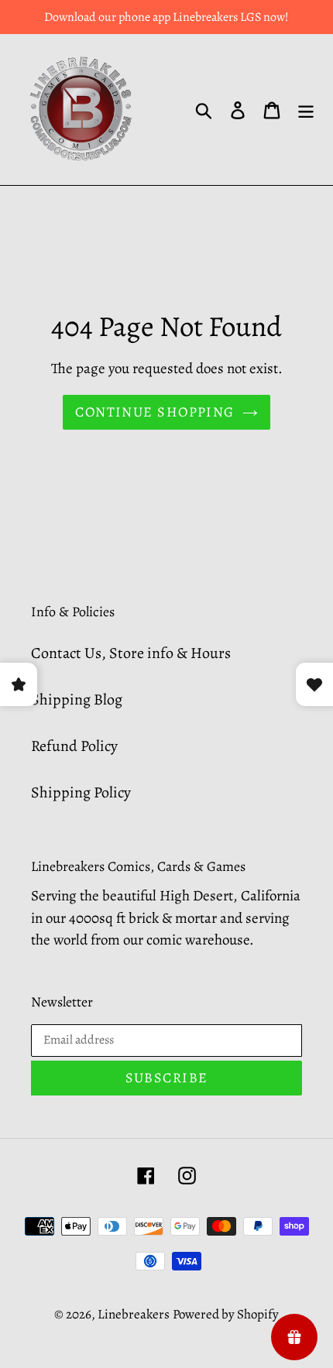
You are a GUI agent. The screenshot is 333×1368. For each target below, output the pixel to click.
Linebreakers (134, 1314)
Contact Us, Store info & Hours (131, 653)
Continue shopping (154, 412)
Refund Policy (74, 745)
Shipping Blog (76, 699)
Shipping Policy (81, 792)
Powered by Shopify (226, 1314)
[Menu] (306, 110)
